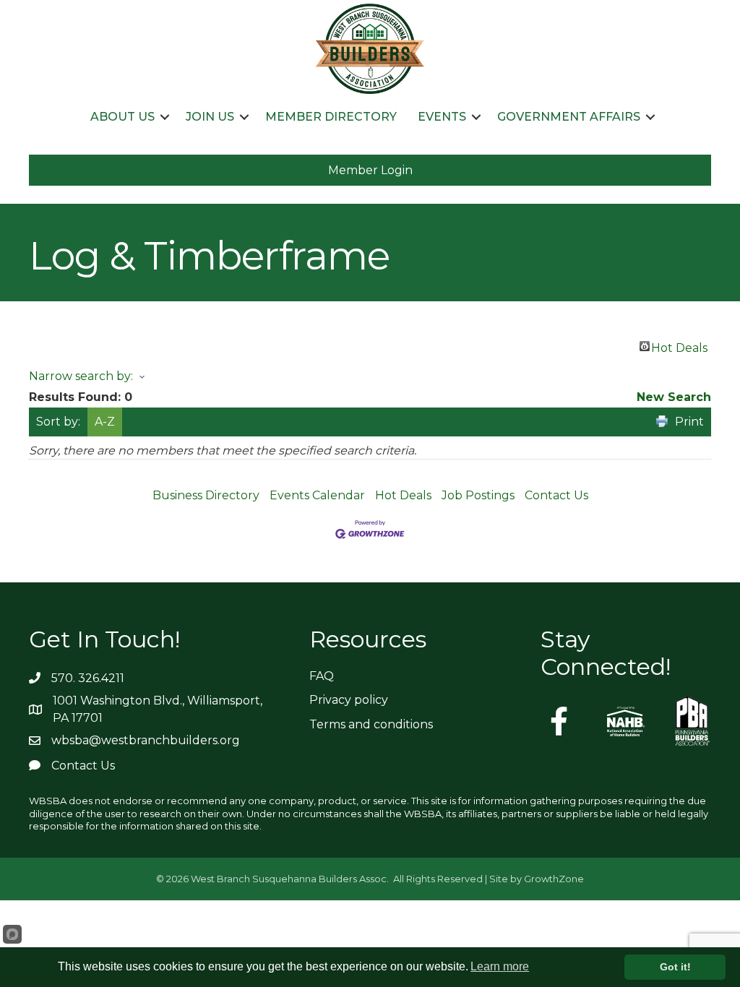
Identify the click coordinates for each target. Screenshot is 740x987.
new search (674, 397)
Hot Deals (679, 346)
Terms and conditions (371, 724)
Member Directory (331, 117)
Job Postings (478, 495)
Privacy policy (348, 700)
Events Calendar (317, 495)
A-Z (105, 421)
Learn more (499, 966)
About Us (122, 117)
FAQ (321, 676)
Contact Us (556, 495)
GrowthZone (554, 878)
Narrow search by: (81, 376)
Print (689, 421)
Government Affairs (568, 117)
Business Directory (205, 495)
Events (442, 117)
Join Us (210, 117)
